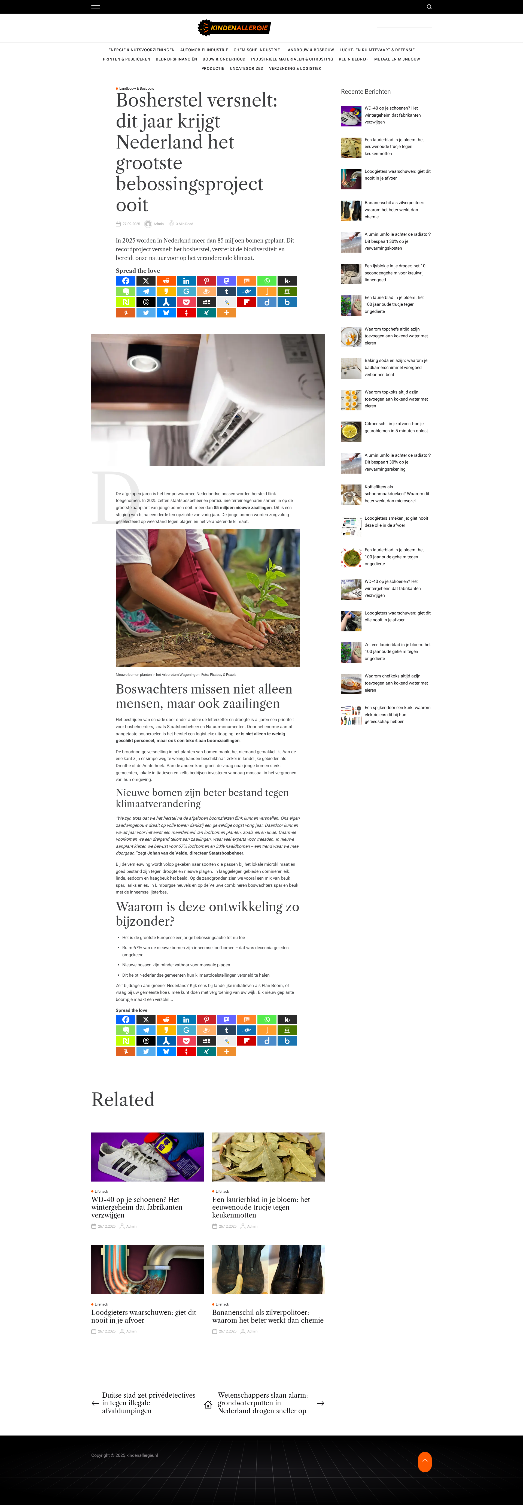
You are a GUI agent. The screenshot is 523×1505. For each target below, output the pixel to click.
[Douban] (287, 291)
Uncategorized (247, 68)
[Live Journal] (226, 302)
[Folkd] (246, 291)
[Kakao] (166, 291)
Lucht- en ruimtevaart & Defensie (377, 50)
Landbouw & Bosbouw (309, 50)
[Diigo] (266, 302)
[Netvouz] (125, 302)
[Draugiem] (206, 291)
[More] (226, 312)
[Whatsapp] (266, 281)
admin (159, 224)
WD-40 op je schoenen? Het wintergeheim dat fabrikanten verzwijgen (137, 1207)
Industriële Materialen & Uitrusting (292, 59)
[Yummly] (125, 312)
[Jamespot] (266, 291)
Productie (213, 68)
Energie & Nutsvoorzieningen (141, 50)
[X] (146, 281)
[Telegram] (146, 291)
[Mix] (246, 281)
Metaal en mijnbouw (397, 59)
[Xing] (206, 312)
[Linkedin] (186, 281)
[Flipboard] (246, 302)
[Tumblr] (226, 291)
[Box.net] (287, 302)
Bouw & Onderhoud (224, 59)
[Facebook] (125, 281)
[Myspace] (206, 302)
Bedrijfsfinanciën (176, 59)
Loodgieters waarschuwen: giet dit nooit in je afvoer (143, 1316)
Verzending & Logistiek (295, 68)
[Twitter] (146, 312)
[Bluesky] (166, 312)
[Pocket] (186, 302)
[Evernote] (125, 291)
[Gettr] (186, 312)
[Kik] (287, 281)
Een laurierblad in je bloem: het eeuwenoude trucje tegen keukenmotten (261, 1207)
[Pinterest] (206, 281)
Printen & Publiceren (126, 59)
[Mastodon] (226, 281)
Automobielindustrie (204, 50)
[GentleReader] (186, 291)
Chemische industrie (257, 50)
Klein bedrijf (354, 59)
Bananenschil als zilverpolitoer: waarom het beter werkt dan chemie (268, 1316)
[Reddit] (166, 281)
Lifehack (101, 1191)
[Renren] (166, 302)
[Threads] (146, 302)
